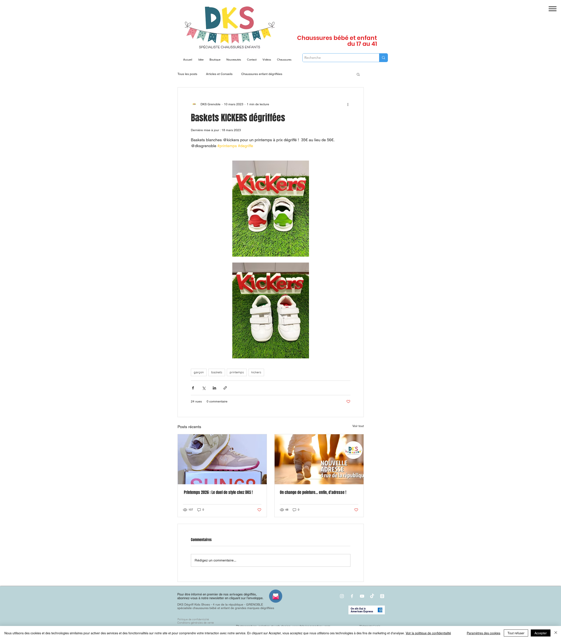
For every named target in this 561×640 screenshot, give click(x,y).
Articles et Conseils (219, 74)
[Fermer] (555, 632)
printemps (237, 372)
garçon (199, 372)
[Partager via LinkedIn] (214, 388)
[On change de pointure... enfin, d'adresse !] (319, 459)
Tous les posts (187, 74)
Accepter (540, 633)
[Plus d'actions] (347, 104)
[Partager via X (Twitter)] (204, 388)
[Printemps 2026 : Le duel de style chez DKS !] (222, 459)
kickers (256, 372)
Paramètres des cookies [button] (483, 633)
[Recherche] (383, 58)
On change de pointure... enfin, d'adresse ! (313, 492)
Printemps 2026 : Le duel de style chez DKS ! (218, 492)
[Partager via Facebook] (193, 388)
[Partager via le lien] (225, 388)
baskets (216, 372)
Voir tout (358, 426)
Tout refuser (516, 633)
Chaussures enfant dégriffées (261, 74)
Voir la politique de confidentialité (428, 633)
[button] (553, 8)
